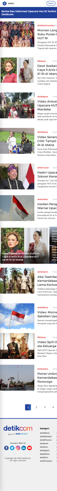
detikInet (44, 443)
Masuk (51, 3)
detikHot (44, 447)
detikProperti (46, 461)
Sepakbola (45, 454)
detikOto (44, 457)
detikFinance (46, 440)
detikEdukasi (46, 436)
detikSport (45, 450)
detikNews (45, 433)
